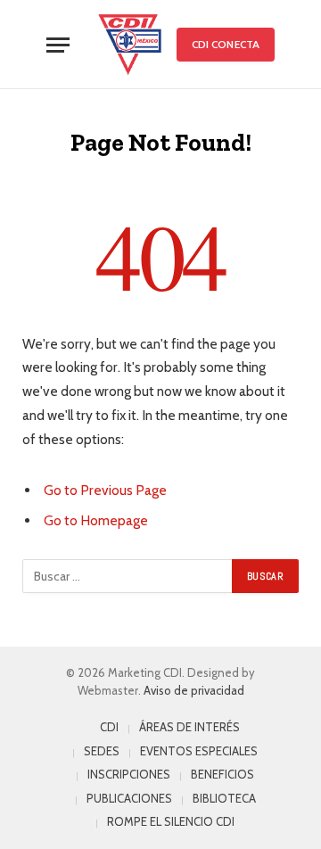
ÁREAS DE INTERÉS (189, 727)
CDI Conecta (225, 44)
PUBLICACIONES (129, 798)
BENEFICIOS (222, 774)
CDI (109, 727)
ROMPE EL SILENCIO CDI (171, 821)
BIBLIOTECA (224, 798)
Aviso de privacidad (194, 690)
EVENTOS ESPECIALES (199, 751)
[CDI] (129, 44)
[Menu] (58, 45)
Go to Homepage (96, 520)
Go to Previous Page (105, 490)
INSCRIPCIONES (128, 774)
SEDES (101, 751)
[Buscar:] (128, 576)
